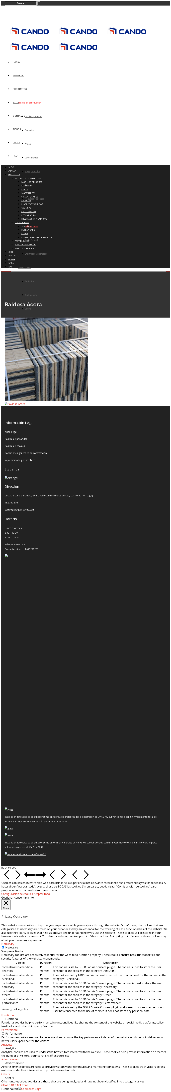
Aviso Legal (11, 431)
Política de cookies (15, 446)
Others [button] (5, 1074)
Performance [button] (9, 1030)
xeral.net (30, 460)
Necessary (11, 947)
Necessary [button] (7, 944)
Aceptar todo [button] (42, 894)
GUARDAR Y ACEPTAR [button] (14, 1085)
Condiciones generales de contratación (26, 453)
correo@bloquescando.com (20, 509)
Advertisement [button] (10, 1059)
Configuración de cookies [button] (17, 894)
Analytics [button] (6, 1044)
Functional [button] (7, 1015)
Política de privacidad (16, 438)
